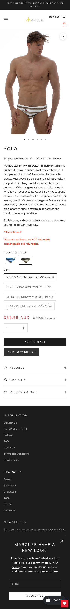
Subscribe (34, 595)
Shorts (8, 504)
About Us (9, 447)
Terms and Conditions (16, 453)
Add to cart (35, 341)
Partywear (10, 510)
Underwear (10, 491)
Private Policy (11, 460)
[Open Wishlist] (64, 603)
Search (8, 479)
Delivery (8, 435)
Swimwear (10, 485)
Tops (7, 497)
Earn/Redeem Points (16, 429)
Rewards (54, 16)
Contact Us (10, 422)
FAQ (6, 441)
